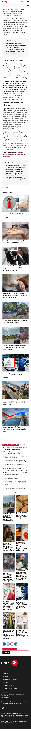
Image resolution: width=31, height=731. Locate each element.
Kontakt (6, 673)
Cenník (6, 676)
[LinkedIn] (16, 644)
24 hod (24, 444)
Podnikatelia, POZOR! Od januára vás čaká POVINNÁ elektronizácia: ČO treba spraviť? (14, 487)
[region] (9, 2)
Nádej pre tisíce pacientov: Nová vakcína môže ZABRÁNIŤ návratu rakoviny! (15, 456)
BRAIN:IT (9, 723)
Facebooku (20, 155)
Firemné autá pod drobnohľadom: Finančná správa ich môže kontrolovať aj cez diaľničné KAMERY (15, 482)
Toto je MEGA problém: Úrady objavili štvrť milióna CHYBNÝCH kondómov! (14, 452)
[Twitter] (8, 644)
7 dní (20, 444)
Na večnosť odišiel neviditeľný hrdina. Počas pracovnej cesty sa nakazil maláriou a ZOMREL (15, 461)
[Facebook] (4, 644)
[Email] (12, 644)
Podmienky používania (10, 679)
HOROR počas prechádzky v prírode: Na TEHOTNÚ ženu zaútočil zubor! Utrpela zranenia (16, 469)
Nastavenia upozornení (11, 688)
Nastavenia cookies (9, 685)
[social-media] (2, 708)
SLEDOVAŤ (6, 653)
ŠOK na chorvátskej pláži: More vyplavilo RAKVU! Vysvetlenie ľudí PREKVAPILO (16, 473)
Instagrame (6, 157)
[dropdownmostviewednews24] (15, 492)
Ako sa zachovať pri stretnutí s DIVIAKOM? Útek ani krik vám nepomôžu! (15, 448)
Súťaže (6, 682)
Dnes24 (13, 155)
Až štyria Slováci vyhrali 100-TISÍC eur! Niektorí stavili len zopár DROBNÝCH (15, 477)
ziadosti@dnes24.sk (6, 705)
